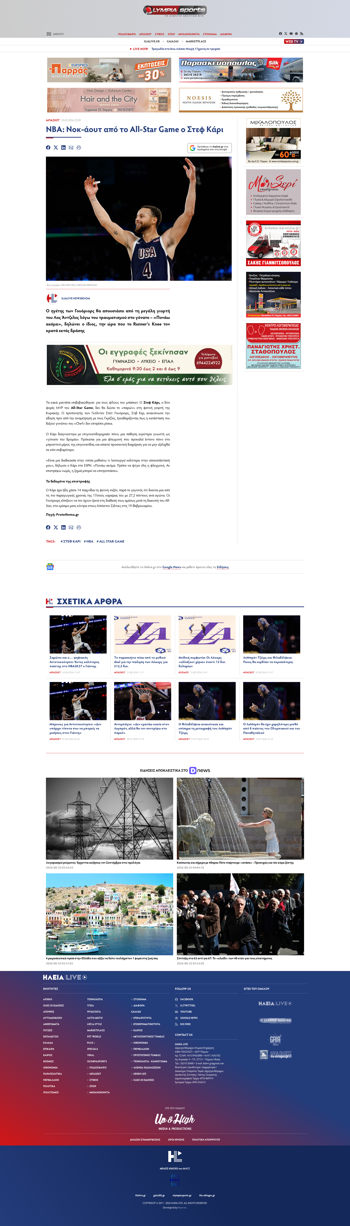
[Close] (215, 545)
